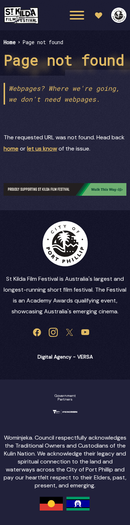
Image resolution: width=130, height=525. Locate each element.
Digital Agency (55, 356)
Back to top (103, 208)
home (11, 148)
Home (10, 42)
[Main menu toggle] (77, 15)
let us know (42, 148)
